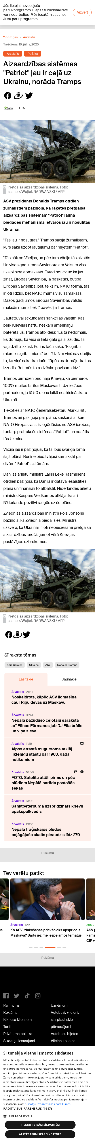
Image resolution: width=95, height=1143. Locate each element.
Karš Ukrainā (15, 665)
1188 (12, 981)
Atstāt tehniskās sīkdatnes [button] (40, 1134)
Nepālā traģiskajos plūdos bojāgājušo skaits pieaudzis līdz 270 (45, 832)
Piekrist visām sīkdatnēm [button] (40, 1125)
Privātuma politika (17, 1033)
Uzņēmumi (59, 1005)
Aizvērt (82, 12)
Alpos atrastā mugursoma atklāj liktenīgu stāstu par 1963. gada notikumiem (41, 754)
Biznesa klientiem (17, 1019)
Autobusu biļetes (64, 1033)
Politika (33, 54)
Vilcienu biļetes (63, 1041)
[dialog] (47, 1094)
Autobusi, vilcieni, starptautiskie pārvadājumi (65, 1019)
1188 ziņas (10, 37)
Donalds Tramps (67, 665)
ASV (48, 665)
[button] (30, 947)
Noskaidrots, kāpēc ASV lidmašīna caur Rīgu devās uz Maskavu (44, 699)
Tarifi (7, 1026)
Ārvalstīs (29, 37)
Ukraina (34, 665)
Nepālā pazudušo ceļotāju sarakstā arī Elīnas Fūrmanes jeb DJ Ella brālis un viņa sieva (46, 726)
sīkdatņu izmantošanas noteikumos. (48, 1104)
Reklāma (10, 1012)
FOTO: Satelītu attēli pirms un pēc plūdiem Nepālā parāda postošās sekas (43, 783)
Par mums (11, 1005)
